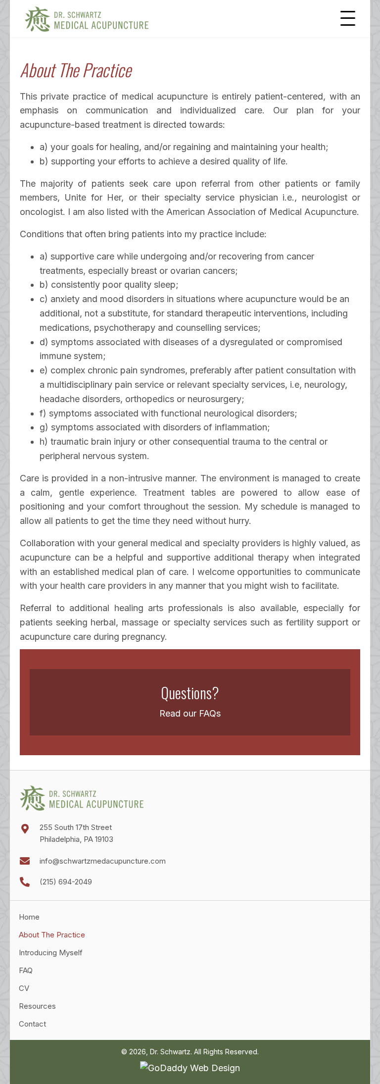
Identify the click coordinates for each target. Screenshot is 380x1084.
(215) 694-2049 (66, 881)
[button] (347, 19)
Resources (37, 1006)
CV (25, 988)
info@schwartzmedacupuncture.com (103, 861)
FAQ (26, 971)
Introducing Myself (51, 953)
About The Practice (52, 935)
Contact (32, 1024)
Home (29, 917)
